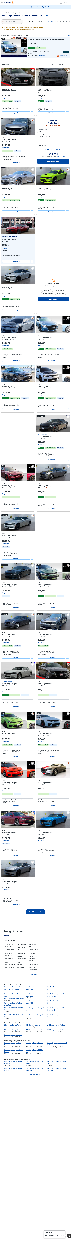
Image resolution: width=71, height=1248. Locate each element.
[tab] (6, 935)
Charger (21, 13)
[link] (17, 101)
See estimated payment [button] (34, 46)
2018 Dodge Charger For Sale (56, 1025)
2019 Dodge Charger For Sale (34, 1030)
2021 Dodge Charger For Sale (13, 1035)
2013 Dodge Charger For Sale (56, 1030)
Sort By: (53, 64)
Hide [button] (68, 35)
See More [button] (34, 974)
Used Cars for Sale (5, 13)
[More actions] (32, 112)
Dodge (15, 13)
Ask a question (53, 299)
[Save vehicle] (25, 39)
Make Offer (51, 113)
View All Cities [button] (34, 1075)
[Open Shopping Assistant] (69, 1236)
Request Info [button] (42, 55)
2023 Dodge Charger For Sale (13, 1025)
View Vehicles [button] (63, 55)
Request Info (16, 113)
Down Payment (42, 140)
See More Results (35, 912)
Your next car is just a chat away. (36, 7)
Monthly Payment (43, 129)
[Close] (63, 1232)
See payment (5, 98)
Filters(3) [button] (30, 21)
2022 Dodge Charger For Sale (13, 1030)
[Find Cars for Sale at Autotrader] (9, 2)
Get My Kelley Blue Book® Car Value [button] (53, 150)
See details (6, 248)
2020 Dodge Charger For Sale (34, 1025)
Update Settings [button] (61, 156)
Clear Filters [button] (50, 21)
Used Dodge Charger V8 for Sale (14, 998)
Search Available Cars (53, 161)
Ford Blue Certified (43, 434)
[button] (61, 3)
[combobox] (12, 21)
